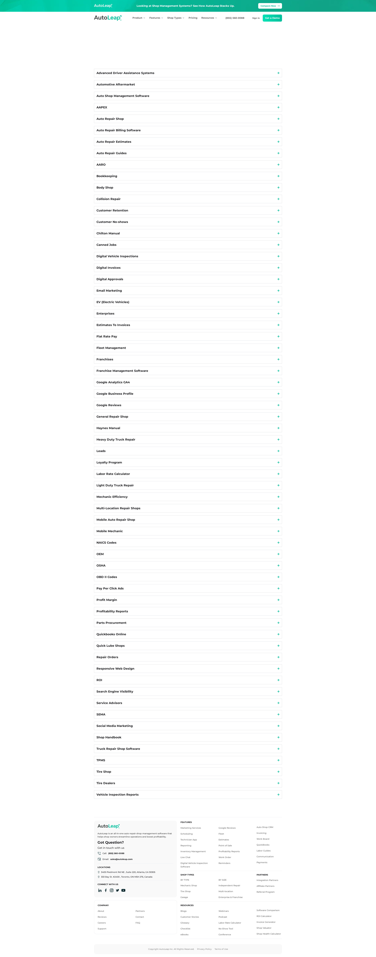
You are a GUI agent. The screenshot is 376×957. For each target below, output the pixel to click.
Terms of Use (221, 949)
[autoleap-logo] (111, 18)
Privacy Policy (204, 949)
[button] (272, 18)
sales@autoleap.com (121, 859)
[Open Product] (144, 18)
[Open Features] (162, 18)
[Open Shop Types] (183, 18)
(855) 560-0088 (234, 18)
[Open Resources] (216, 18)
